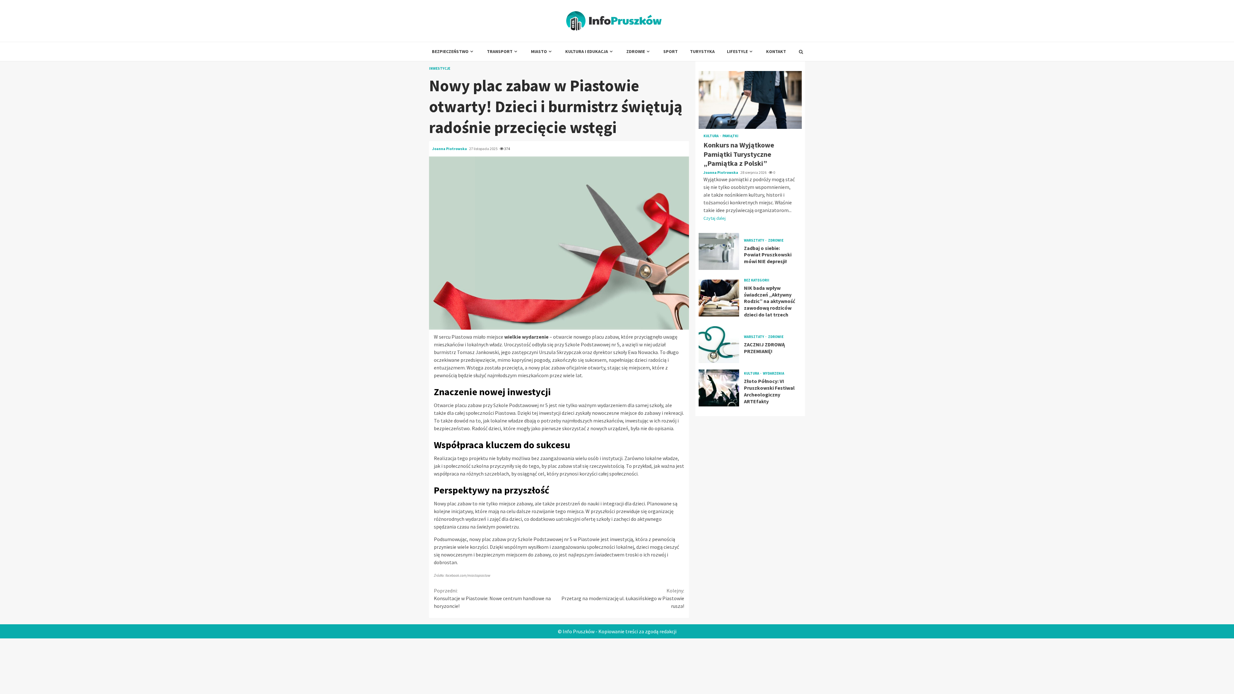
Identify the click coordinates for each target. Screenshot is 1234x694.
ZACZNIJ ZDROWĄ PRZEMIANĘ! (719, 344)
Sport (670, 51)
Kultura (711, 136)
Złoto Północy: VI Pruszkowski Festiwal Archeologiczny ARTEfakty (719, 387)
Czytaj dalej (714, 218)
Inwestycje (439, 68)
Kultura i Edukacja (586, 51)
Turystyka (702, 51)
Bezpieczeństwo (450, 51)
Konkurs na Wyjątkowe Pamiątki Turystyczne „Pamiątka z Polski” (750, 100)
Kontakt (776, 51)
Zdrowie (635, 51)
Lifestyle (737, 51)
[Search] (801, 52)
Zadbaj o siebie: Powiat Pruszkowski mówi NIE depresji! (719, 251)
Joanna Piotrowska (450, 148)
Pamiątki (730, 136)
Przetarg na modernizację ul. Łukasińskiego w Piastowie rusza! (622, 598)
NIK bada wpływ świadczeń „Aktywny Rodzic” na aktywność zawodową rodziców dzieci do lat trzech (719, 298)
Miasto (539, 51)
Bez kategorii (756, 280)
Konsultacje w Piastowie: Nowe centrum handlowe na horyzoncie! (492, 598)
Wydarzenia (773, 373)
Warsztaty (754, 240)
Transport (500, 51)
